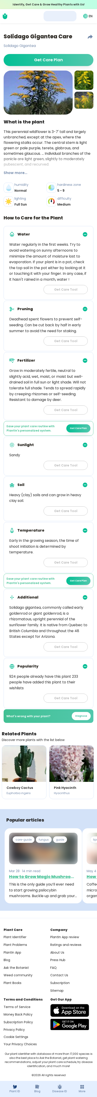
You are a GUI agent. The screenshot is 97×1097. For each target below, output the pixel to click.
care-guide (24, 840)
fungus (44, 840)
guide (60, 840)
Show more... (15, 172)
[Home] (5, 16)
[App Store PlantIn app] (69, 1010)
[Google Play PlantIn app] (69, 1024)
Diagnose (81, 716)
